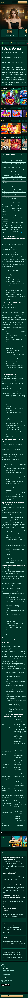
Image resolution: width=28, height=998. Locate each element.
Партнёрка (3, 981)
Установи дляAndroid (5, 985)
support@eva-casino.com (7, 980)
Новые (6, 43)
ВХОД (14, 2)
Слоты (22, 43)
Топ (14, 43)
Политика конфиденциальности (8, 970)
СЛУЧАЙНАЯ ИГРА (14, 841)
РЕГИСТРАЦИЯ (22, 2)
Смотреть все (15, 88)
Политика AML (4, 973)
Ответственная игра (6, 974)
